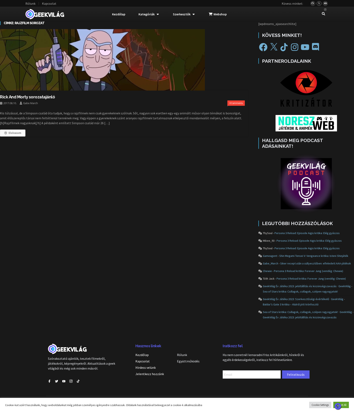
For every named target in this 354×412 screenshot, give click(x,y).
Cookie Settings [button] (320, 405)
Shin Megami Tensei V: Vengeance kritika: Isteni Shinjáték (313, 256)
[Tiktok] (78, 381)
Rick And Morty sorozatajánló (27, 96)
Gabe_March (270, 263)
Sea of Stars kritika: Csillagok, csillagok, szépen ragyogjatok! (300, 291)
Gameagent (270, 256)
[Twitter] (319, 3)
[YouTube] (325, 3)
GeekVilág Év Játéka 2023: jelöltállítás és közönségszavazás (300, 317)
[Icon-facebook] (49, 381)
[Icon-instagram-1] (71, 381)
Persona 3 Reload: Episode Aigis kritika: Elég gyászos (307, 233)
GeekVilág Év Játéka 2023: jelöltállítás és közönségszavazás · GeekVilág (307, 286)
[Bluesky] (313, 3)
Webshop (220, 14)
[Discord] (315, 47)
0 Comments (236, 103)
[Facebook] (263, 47)
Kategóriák (146, 14)
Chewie (267, 271)
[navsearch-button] (323, 14)
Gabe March (30, 103)
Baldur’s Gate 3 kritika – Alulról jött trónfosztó (291, 304)
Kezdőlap (118, 14)
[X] (274, 47)
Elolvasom (15, 133)
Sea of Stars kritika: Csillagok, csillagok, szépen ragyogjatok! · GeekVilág (307, 312)
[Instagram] (325, 9)
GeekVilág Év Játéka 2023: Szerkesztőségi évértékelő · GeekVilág (303, 299)
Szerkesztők (182, 14)
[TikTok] (284, 47)
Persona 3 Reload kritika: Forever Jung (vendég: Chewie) (308, 271)
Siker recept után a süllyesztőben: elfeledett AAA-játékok (315, 263)
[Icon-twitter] (56, 381)
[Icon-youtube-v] (63, 381)
